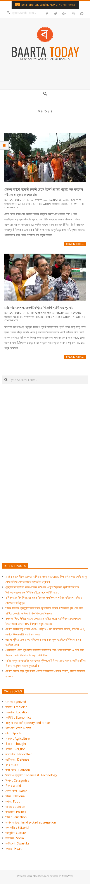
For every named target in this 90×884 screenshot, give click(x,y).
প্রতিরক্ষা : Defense (17, 759)
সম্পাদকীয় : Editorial (17, 827)
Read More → (75, 244)
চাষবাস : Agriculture (17, 738)
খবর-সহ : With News (18, 728)
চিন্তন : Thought (15, 744)
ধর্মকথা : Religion (15, 749)
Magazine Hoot (40, 875)
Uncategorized (41, 313)
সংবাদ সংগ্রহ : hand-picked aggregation (27, 204)
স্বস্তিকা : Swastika (17, 843)
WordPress (67, 875)
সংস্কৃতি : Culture (15, 833)
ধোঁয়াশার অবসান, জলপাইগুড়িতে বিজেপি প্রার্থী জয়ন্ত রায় (38, 307)
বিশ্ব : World (13, 786)
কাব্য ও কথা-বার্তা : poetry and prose (27, 723)
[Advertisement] (45, 494)
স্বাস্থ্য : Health (14, 848)
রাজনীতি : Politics (72, 200)
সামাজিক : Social (60, 204)
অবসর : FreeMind (16, 707)
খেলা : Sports (13, 733)
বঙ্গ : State (36, 200)
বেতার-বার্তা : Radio (16, 791)
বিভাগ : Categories (17, 780)
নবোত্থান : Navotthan (18, 754)
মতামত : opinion (15, 806)
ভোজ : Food (12, 801)
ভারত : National (52, 200)
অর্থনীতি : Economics (18, 717)
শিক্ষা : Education (16, 817)
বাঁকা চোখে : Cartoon (17, 770)
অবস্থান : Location (17, 712)
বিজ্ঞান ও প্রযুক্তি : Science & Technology (31, 775)
